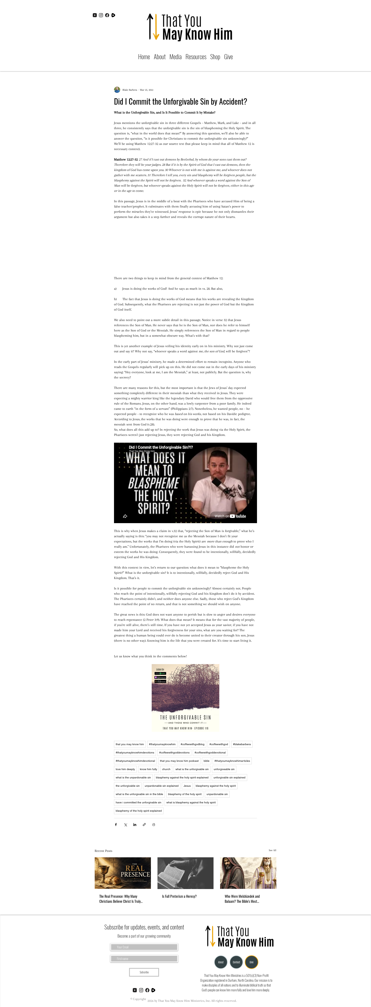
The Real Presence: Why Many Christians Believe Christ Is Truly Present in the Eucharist (120, 899)
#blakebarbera (242, 744)
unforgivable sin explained (229, 777)
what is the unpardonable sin (133, 777)
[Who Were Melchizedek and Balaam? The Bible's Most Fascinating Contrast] (248, 873)
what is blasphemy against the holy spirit (191, 802)
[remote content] (185, 247)
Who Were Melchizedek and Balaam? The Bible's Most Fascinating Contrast (242, 899)
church (166, 769)
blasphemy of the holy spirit (185, 794)
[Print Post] (154, 824)
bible (206, 760)
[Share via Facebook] (116, 824)
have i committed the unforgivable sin (138, 802)
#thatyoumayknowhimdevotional (135, 760)
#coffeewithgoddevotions (174, 752)
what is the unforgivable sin (192, 769)
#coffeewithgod (218, 744)
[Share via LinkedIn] (135, 824)
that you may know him (130, 744)
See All (272, 850)
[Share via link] (144, 824)
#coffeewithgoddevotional (210, 752)
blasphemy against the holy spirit (216, 785)
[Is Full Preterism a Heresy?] (185, 873)
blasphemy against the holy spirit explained (182, 777)
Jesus (187, 785)
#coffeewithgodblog (192, 744)
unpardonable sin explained (162, 785)
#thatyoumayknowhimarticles (232, 760)
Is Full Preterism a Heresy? (179, 896)
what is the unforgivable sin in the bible (139, 794)
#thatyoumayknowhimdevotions (135, 752)
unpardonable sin (217, 794)
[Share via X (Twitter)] (125, 824)
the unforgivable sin (128, 785)
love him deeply (125, 769)
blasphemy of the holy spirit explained (139, 810)
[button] (176, 56)
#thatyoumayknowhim (162, 744)
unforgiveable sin (224, 769)
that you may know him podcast (179, 760)
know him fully (148, 769)
